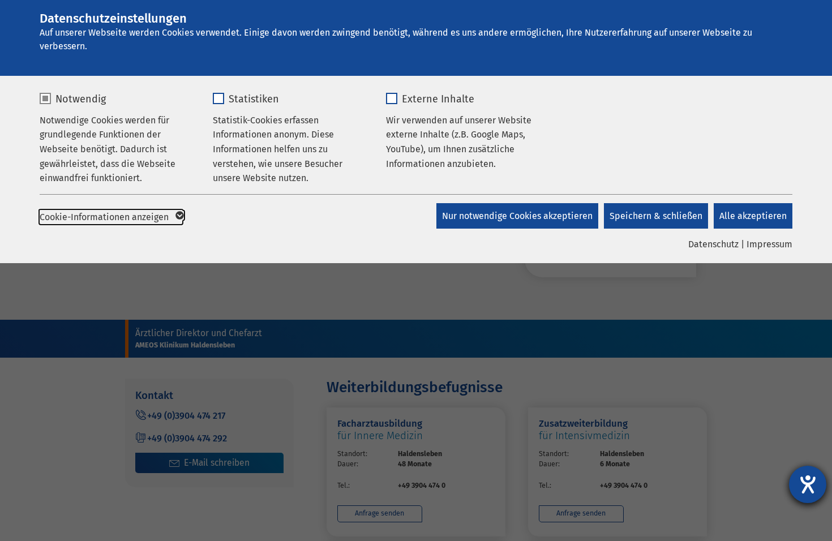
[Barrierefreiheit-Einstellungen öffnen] (807, 484)
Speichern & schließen (656, 216)
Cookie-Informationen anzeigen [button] (105, 217)
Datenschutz (713, 244)
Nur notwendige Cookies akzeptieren (517, 216)
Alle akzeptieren (753, 216)
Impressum (769, 244)
